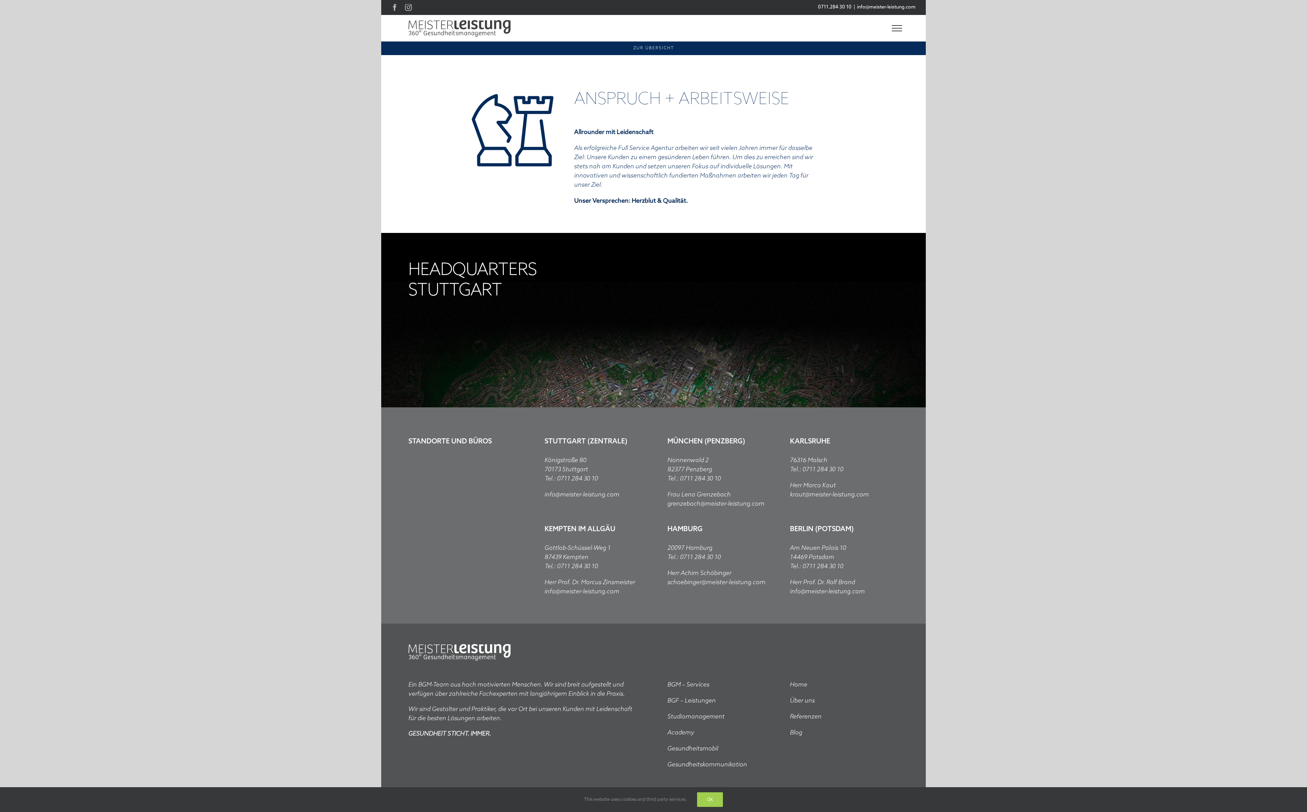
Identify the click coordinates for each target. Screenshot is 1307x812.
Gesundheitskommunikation (707, 764)
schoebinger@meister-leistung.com (716, 582)
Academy (680, 733)
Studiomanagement (696, 717)
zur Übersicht (653, 48)
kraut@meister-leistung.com (829, 494)
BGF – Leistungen (691, 701)
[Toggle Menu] (897, 28)
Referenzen (806, 717)
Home (798, 685)
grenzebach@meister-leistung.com (715, 504)
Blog (796, 733)
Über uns (802, 701)
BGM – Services (688, 685)
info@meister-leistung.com (886, 7)
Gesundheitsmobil (692, 748)
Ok (710, 799)
